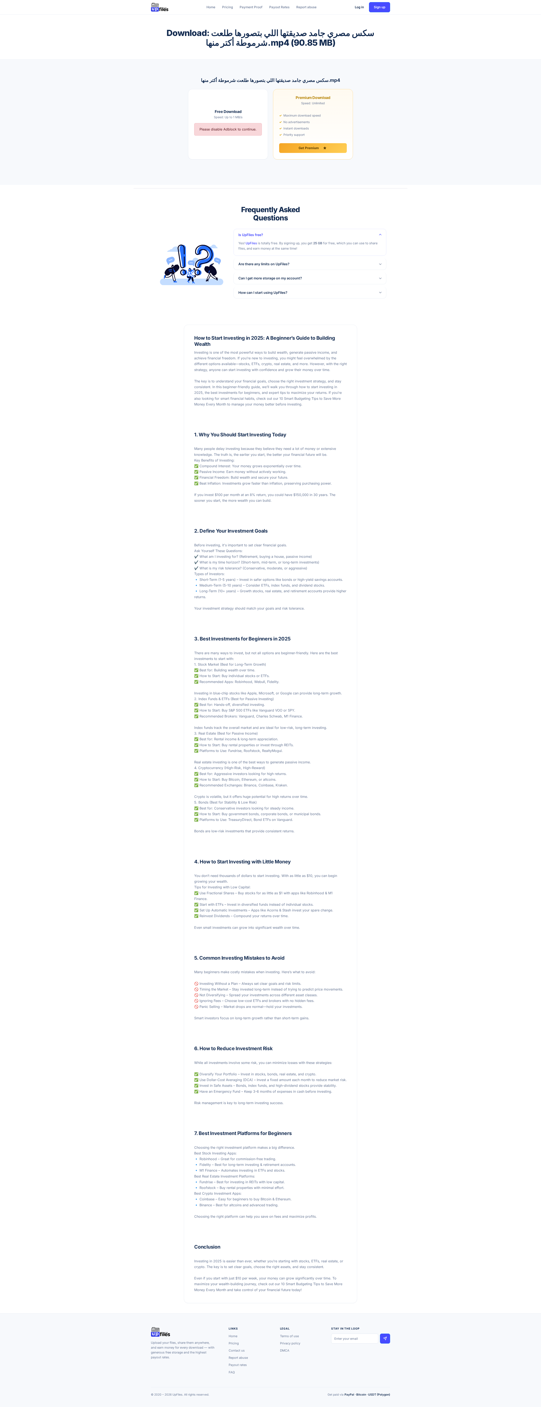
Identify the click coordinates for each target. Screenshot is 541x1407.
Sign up (379, 7)
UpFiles (251, 243)
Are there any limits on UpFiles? (264, 264)
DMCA (284, 1350)
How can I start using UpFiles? (262, 292)
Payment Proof (251, 7)
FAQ (232, 1372)
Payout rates (238, 1365)
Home (210, 7)
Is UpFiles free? (250, 235)
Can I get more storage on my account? (270, 278)
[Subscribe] (385, 1339)
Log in (359, 7)
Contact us (237, 1350)
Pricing (227, 7)
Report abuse (306, 7)
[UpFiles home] (159, 7)
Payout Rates (279, 7)
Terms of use (289, 1336)
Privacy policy (290, 1343)
